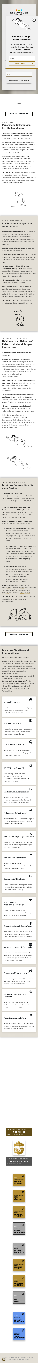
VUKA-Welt (30, 411)
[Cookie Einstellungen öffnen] (3, 1360)
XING (22, 592)
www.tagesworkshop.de (15, 588)
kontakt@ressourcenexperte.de (12, 496)
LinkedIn (27, 592)
